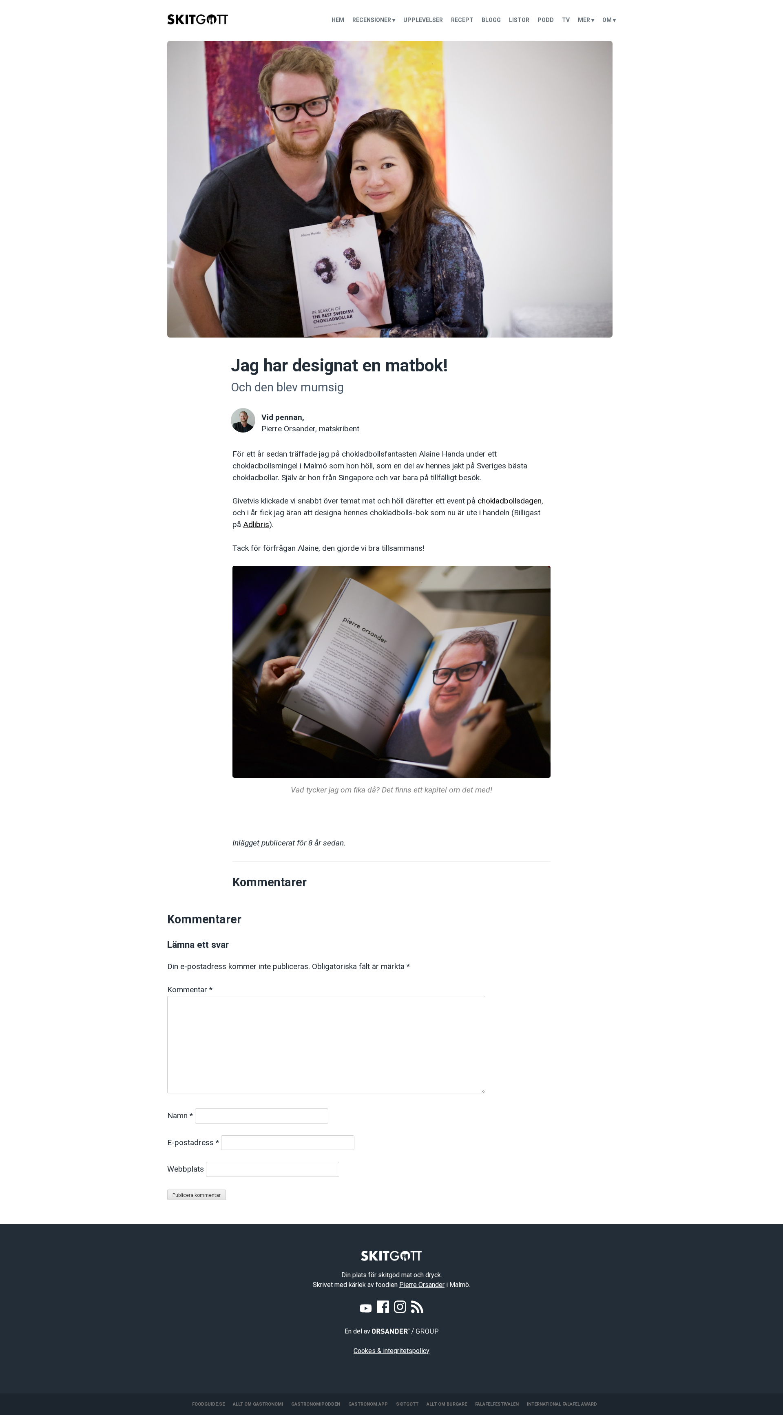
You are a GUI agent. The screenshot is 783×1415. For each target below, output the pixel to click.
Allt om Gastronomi (258, 1404)
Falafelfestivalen (497, 1404)
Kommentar (189, 989)
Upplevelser (423, 20)
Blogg (491, 20)
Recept (462, 20)
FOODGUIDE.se (208, 1404)
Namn (180, 1115)
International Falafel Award (562, 1404)
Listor (519, 20)
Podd (545, 20)
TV (566, 20)
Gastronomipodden (315, 1404)
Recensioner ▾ (373, 20)
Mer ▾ (586, 20)
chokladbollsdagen (510, 501)
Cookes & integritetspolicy (391, 1351)
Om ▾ (609, 20)
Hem (338, 20)
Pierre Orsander (422, 1285)
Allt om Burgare (447, 1404)
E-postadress (193, 1142)
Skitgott (407, 1404)
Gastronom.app (368, 1404)
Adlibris (256, 524)
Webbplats (185, 1169)
